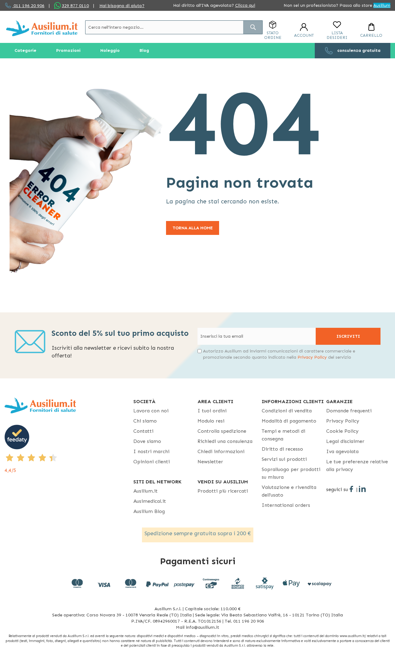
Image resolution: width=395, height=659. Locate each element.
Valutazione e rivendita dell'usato (289, 491)
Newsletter (210, 462)
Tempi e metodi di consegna (283, 435)
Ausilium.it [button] (145, 491)
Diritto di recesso (282, 449)
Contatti (143, 431)
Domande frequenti (349, 411)
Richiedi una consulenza (225, 441)
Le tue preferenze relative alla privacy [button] (357, 465)
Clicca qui (245, 5)
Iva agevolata (342, 451)
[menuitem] (25, 51)
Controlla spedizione (222, 431)
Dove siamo (147, 441)
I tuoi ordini (212, 411)
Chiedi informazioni (221, 451)
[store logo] (41, 28)
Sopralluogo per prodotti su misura (291, 473)
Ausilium (381, 5)
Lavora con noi (150, 411)
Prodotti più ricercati (223, 491)
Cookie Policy (342, 431)
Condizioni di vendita (287, 411)
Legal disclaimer (345, 441)
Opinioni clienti (151, 462)
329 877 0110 (75, 5)
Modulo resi (211, 421)
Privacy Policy (312, 357)
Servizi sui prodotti (284, 459)
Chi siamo (145, 421)
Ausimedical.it (149, 501)
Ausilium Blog (149, 511)
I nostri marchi (151, 451)
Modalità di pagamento (289, 421)
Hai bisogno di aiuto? (121, 5)
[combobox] (174, 27)
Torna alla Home (193, 228)
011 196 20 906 (28, 5)
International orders (286, 505)
